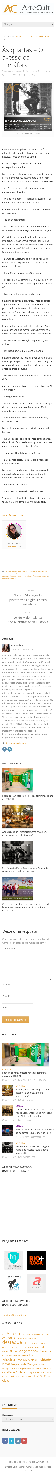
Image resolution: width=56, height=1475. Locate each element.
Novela (20, 1360)
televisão (37, 1376)
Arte (4, 1334)
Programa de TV (20, 1364)
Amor (6, 571)
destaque (5, 576)
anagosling (16, 645)
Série (14, 1376)
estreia (23, 1347)
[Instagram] (4, 749)
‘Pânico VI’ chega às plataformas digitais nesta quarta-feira (28, 599)
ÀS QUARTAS (31, 71)
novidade (43, 1359)
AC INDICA (7, 1069)
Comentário (9, 948)
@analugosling (14, 546)
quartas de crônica (9, 578)
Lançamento (27, 1351)
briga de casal (23, 571)
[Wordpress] (9, 749)
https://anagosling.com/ (16, 743)
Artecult (15, 1333)
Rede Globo (15, 1372)
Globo (13, 1351)
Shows (49, 1372)
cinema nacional (22, 1338)
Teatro (28, 1376)
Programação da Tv (28, 1368)
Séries (21, 1376)
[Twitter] (11, 1440)
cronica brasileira (25, 573)
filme (44, 1347)
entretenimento (30, 1343)
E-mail (6, 996)
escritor (5, 1347)
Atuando (26, 1334)
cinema (35, 1334)
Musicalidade (37, 1355)
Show (42, 1372)
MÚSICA (19, 1106)
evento (31, 1347)
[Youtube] (24, 1440)
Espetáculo (13, 1347)
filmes (5, 1351)
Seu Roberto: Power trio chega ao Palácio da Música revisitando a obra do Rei (33, 1149)
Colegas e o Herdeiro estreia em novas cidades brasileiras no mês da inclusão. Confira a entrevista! (26, 907)
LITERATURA (28, 36)
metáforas (28, 576)
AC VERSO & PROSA (44, 36)
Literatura (45, 1351)
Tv (45, 1376)
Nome (6, 984)
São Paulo (6, 1377)
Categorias (7, 1415)
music (27, 1355)
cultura (32, 1338)
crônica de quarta (39, 573)
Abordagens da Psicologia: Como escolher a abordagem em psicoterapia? (32, 1092)
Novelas (30, 1360)
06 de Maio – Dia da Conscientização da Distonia (28, 620)
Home (18, 36)
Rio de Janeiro (31, 1372)
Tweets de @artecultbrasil (14, 1315)
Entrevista (44, 1343)
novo (6, 1364)
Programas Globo (37, 1364)
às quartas (13, 571)
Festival (37, 1347)
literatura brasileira (17, 576)
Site (5, 1007)
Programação (10, 1368)
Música (8, 1359)
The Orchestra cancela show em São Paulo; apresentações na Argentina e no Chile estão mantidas (34, 1113)
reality (40, 1368)
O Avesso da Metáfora (40, 576)
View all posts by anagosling (22, 649)
